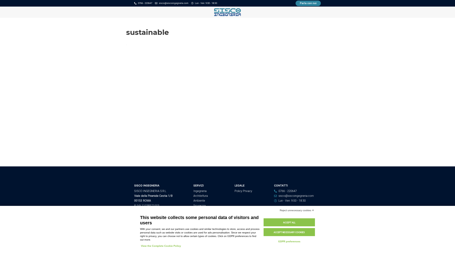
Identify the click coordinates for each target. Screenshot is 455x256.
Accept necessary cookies (289, 232)
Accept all (289, 222)
